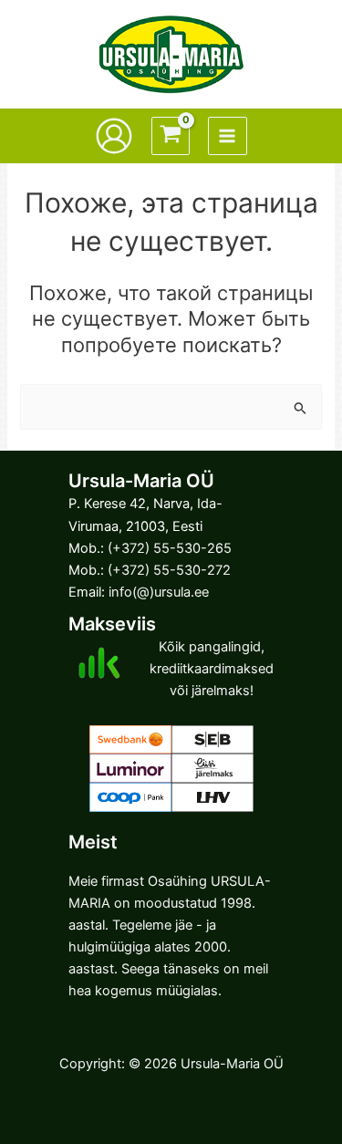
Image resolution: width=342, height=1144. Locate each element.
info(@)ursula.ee (159, 592)
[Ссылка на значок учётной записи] (114, 136)
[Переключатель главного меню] (227, 136)
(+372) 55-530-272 (169, 570)
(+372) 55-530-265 (170, 548)
